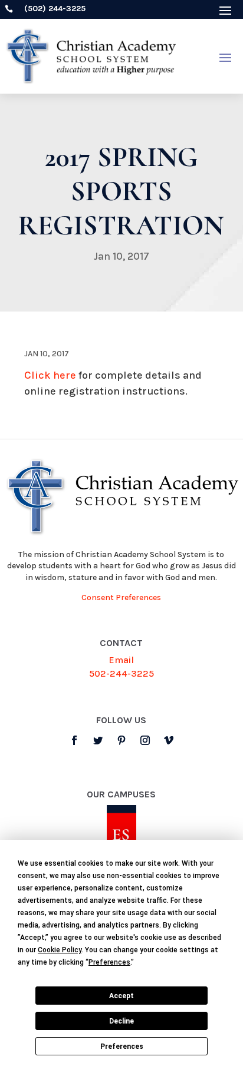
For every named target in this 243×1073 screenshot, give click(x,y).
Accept (121, 996)
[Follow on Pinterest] (121, 740)
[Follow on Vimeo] (168, 740)
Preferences (121, 1046)
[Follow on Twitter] (97, 740)
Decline (121, 1021)
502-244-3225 (121, 673)
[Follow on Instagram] (145, 740)
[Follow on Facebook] (74, 740)
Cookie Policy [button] (59, 950)
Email (121, 659)
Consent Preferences (121, 597)
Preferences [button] (109, 962)
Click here (50, 375)
